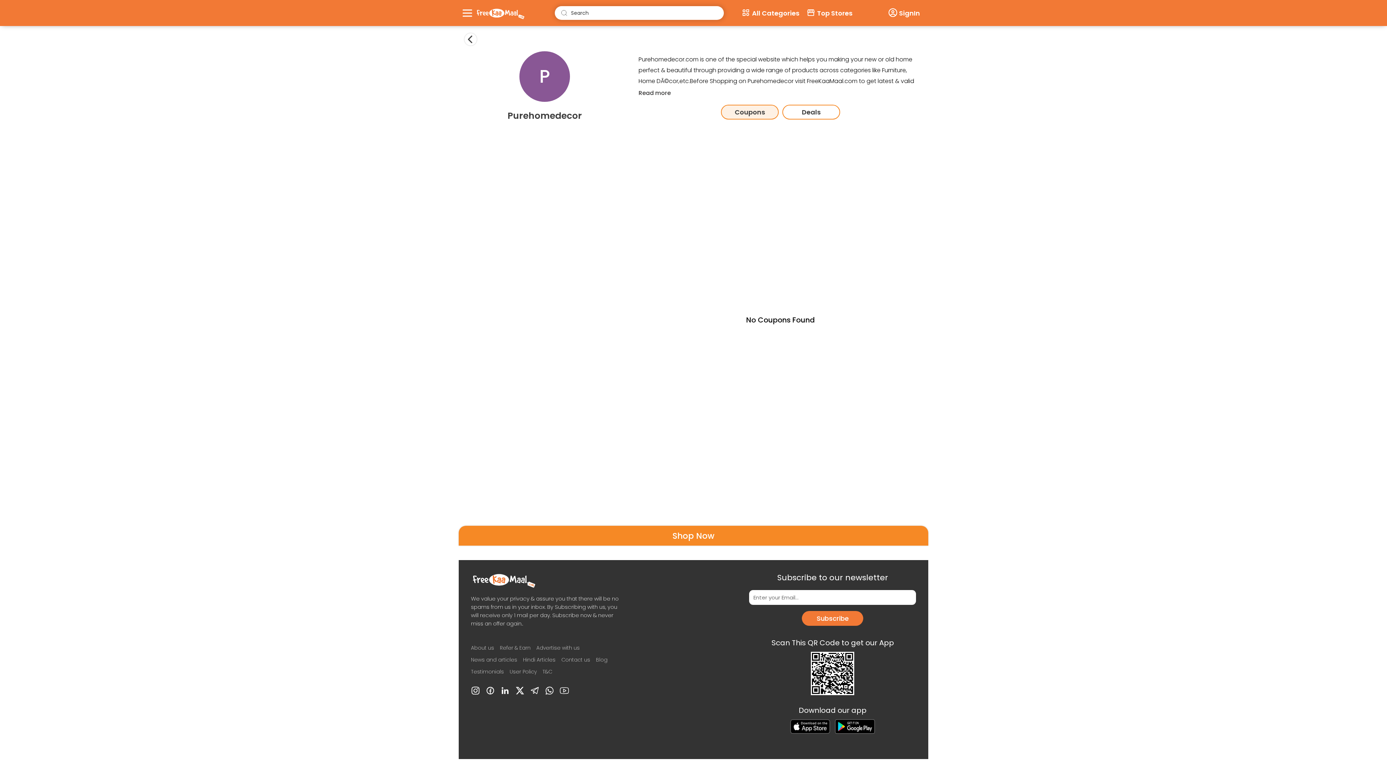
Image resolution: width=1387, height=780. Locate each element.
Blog (602, 659)
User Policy (523, 671)
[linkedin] (505, 690)
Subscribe (833, 618)
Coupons (750, 112)
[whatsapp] (549, 690)
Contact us (575, 659)
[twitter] (519, 690)
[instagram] (475, 690)
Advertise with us (558, 647)
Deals (811, 112)
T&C (547, 671)
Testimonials (487, 671)
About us (482, 647)
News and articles (494, 659)
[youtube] (564, 690)
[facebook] (490, 690)
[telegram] (534, 690)
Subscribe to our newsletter (832, 577)
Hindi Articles (539, 659)
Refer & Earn (515, 647)
